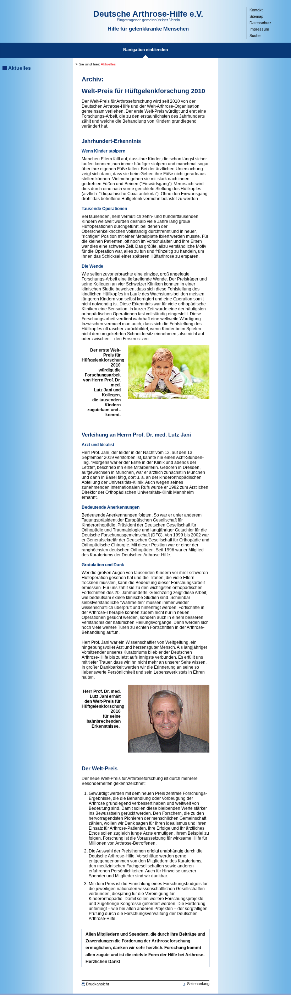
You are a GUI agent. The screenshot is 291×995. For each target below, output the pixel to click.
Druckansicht (97, 984)
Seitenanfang (198, 983)
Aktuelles (19, 68)
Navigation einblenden (145, 49)
